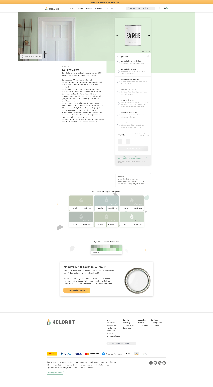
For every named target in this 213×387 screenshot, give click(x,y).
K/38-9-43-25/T (111, 246)
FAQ (48, 365)
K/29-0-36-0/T (120, 249)
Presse (90, 368)
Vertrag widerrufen (55, 373)
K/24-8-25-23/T (95, 246)
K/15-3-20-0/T (92, 249)
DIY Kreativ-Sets (128, 325)
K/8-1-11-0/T (95, 249)
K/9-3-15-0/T (101, 246)
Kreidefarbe (110, 331)
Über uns (113, 362)
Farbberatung (155, 325)
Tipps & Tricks (143, 325)
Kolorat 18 (65, 66)
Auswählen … (87, 208)
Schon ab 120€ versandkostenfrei (105, 2)
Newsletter (99, 365)
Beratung (109, 8)
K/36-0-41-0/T (104, 249)
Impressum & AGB (71, 365)
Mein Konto (94, 362)
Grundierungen (111, 328)
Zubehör (89, 8)
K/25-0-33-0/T (108, 249)
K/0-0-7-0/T (108, 246)
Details (75, 208)
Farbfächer (110, 333)
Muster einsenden (66, 362)
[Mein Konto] (159, 8)
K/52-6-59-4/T (101, 249)
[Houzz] (164, 363)
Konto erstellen (81, 362)
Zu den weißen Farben (77, 290)
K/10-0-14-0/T (114, 249)
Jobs (108, 365)
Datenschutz (57, 365)
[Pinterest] (155, 363)
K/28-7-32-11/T (117, 246)
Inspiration (99, 8)
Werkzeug (126, 323)
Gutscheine (127, 328)
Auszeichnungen (86, 365)
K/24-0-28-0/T (120, 246)
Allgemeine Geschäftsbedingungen (59, 368)
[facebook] (151, 363)
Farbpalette (110, 323)
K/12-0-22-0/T (111, 249)
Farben (71, 8)
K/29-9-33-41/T (92, 246)
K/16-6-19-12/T (98, 246)
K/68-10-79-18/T (98, 249)
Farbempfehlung (156, 323)
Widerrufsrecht (79, 368)
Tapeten (80, 8)
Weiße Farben (111, 325)
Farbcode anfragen (113, 336)
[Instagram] (160, 363)
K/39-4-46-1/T (114, 246)
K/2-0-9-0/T (104, 246)
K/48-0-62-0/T (117, 249)
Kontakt (104, 362)
